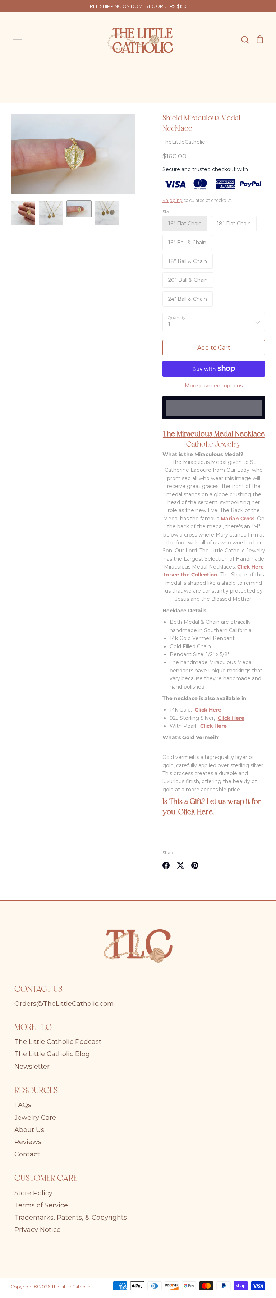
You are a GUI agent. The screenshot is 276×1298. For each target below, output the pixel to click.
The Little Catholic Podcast (57, 1042)
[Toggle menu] (17, 39)
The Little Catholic (70, 1286)
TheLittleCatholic (183, 142)
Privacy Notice (37, 1230)
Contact (27, 1154)
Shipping (172, 200)
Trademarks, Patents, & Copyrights (70, 1217)
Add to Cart (213, 347)
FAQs (22, 1105)
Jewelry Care (35, 1118)
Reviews (27, 1142)
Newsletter (32, 1067)
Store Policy (33, 1193)
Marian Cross (237, 518)
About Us (29, 1130)
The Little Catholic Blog (52, 1054)
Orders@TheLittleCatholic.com (64, 1004)
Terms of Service (41, 1205)
